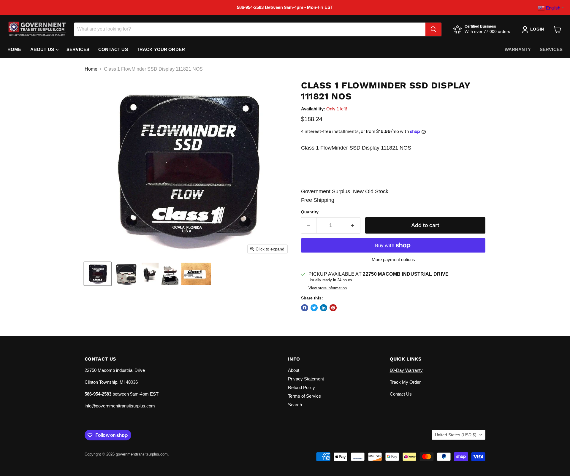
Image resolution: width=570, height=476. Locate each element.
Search (295, 404)
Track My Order (405, 382)
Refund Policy (301, 387)
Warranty (518, 49)
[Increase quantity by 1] (352, 225)
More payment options (393, 259)
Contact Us (113, 49)
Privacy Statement (306, 378)
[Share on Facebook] (304, 307)
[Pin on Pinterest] (333, 307)
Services (77, 49)
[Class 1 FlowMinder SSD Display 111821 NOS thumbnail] (97, 273)
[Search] (433, 29)
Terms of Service (304, 396)
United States (455, 434)
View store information (327, 288)
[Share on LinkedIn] (323, 307)
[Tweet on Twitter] (314, 307)
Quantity (310, 212)
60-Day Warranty (406, 370)
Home (14, 49)
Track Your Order (161, 49)
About (293, 370)
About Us (42, 49)
